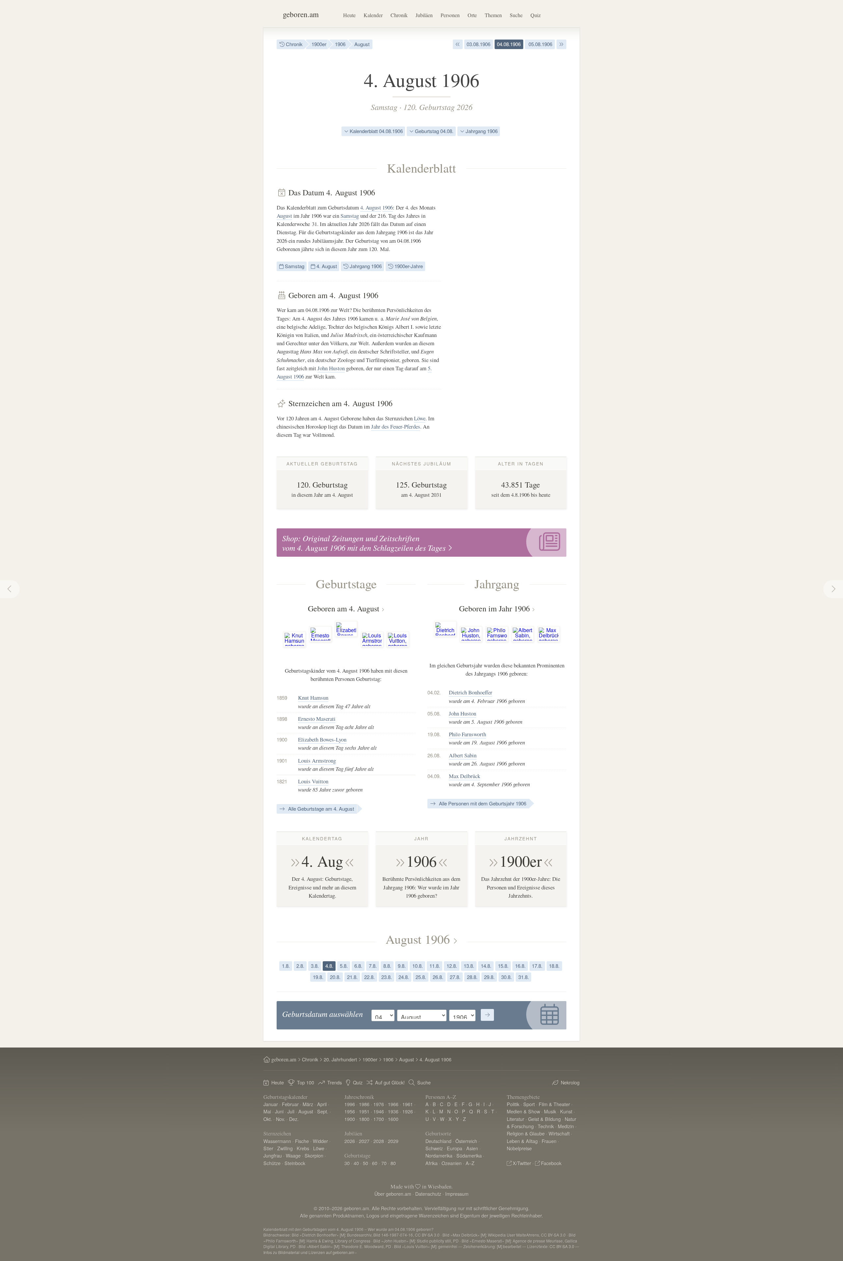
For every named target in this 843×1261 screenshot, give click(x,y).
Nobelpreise (519, 1148)
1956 (349, 1111)
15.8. (503, 965)
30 (347, 1163)
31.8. (523, 976)
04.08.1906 (509, 44)
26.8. (438, 976)
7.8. (373, 965)
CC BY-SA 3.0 (562, 1246)
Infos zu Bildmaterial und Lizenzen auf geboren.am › (310, 1252)
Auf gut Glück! (390, 1082)
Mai (267, 1111)
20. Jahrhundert (340, 1059)
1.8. (286, 965)
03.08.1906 (478, 44)
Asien (472, 1148)
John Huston (331, 368)
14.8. (486, 965)
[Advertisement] (517, 286)
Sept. (322, 1111)
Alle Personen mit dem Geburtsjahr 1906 (482, 803)
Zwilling (285, 1148)
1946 (378, 1111)
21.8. (352, 976)
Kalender (373, 15)
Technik (546, 1126)
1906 (340, 44)
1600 (393, 1118)
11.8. (434, 965)
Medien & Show (523, 1111)
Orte (472, 15)
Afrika (431, 1163)
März (308, 1104)
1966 (393, 1104)
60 (374, 1163)
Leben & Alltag (522, 1140)
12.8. (452, 965)
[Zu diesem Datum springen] (487, 1015)
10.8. (417, 965)
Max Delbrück (464, 776)
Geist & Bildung (544, 1118)
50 (365, 1163)
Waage (293, 1155)
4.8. (329, 965)
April (322, 1104)
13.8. (469, 965)
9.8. (402, 965)
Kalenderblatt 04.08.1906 (375, 130)
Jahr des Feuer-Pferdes (395, 426)
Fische (302, 1140)
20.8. (335, 976)
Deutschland (438, 1140)
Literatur (515, 1118)
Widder (320, 1140)
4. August (370, 207)
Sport (529, 1104)
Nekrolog (570, 1082)
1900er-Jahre (408, 266)
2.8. (300, 965)
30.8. (506, 976)
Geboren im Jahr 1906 (494, 608)
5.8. (344, 965)
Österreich (466, 1140)
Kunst (566, 1111)
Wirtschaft (559, 1133)
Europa (454, 1148)
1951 (364, 1111)
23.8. (386, 976)
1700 (378, 1118)
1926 (407, 1111)
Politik (513, 1104)
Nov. (280, 1118)
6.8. (358, 965)
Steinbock (295, 1163)
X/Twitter (522, 1163)
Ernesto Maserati (317, 718)
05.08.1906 (539, 44)
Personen (450, 15)
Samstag (384, 106)
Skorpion (314, 1155)
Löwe (419, 418)
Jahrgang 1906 (481, 130)
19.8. (318, 976)
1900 (349, 1118)
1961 (407, 1104)
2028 (378, 1140)
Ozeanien (452, 1163)
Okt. (267, 1118)
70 (384, 1163)
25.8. (421, 976)
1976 (378, 1104)
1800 (364, 1118)
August (361, 44)
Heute (349, 15)
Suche (516, 15)
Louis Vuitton (313, 781)
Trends (334, 1082)
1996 (349, 1104)
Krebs (303, 1148)
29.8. (489, 976)
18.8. (554, 965)
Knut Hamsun (313, 697)
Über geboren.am (392, 1193)
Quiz (535, 15)
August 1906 (418, 938)
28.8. (472, 976)
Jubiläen (424, 15)
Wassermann (277, 1140)
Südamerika (469, 1155)
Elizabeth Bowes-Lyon (322, 739)
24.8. (403, 976)
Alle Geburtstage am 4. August (320, 808)
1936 (393, 1111)
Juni (279, 1111)
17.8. (537, 965)
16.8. (520, 965)
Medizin (566, 1126)
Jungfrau (272, 1155)
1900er (319, 44)
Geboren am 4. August (343, 608)
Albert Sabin (462, 755)
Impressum (457, 1193)
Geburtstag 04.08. (433, 130)
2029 (393, 1140)
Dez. (294, 1118)
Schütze (272, 1163)
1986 (364, 1104)
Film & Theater (554, 1104)
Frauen (549, 1140)
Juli (290, 1111)
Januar (270, 1104)
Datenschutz (428, 1193)
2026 (349, 1140)
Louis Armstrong (317, 760)
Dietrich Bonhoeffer (470, 692)
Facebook (551, 1163)
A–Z (470, 1163)
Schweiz (434, 1148)
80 (393, 1163)
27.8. (455, 976)
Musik (550, 1111)
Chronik (399, 15)
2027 (364, 1140)
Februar (290, 1104)
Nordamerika (438, 1155)
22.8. (369, 976)
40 (356, 1163)
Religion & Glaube (526, 1133)
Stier (268, 1148)
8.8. (387, 965)
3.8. (315, 965)
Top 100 (305, 1082)
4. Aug (322, 861)
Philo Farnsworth (467, 734)
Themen (493, 15)
